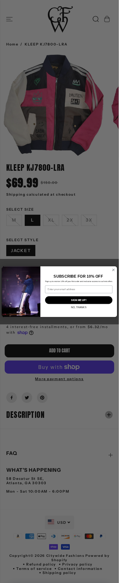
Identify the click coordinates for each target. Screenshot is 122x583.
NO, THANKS (78, 307)
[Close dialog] (113, 269)
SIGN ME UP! (78, 300)
